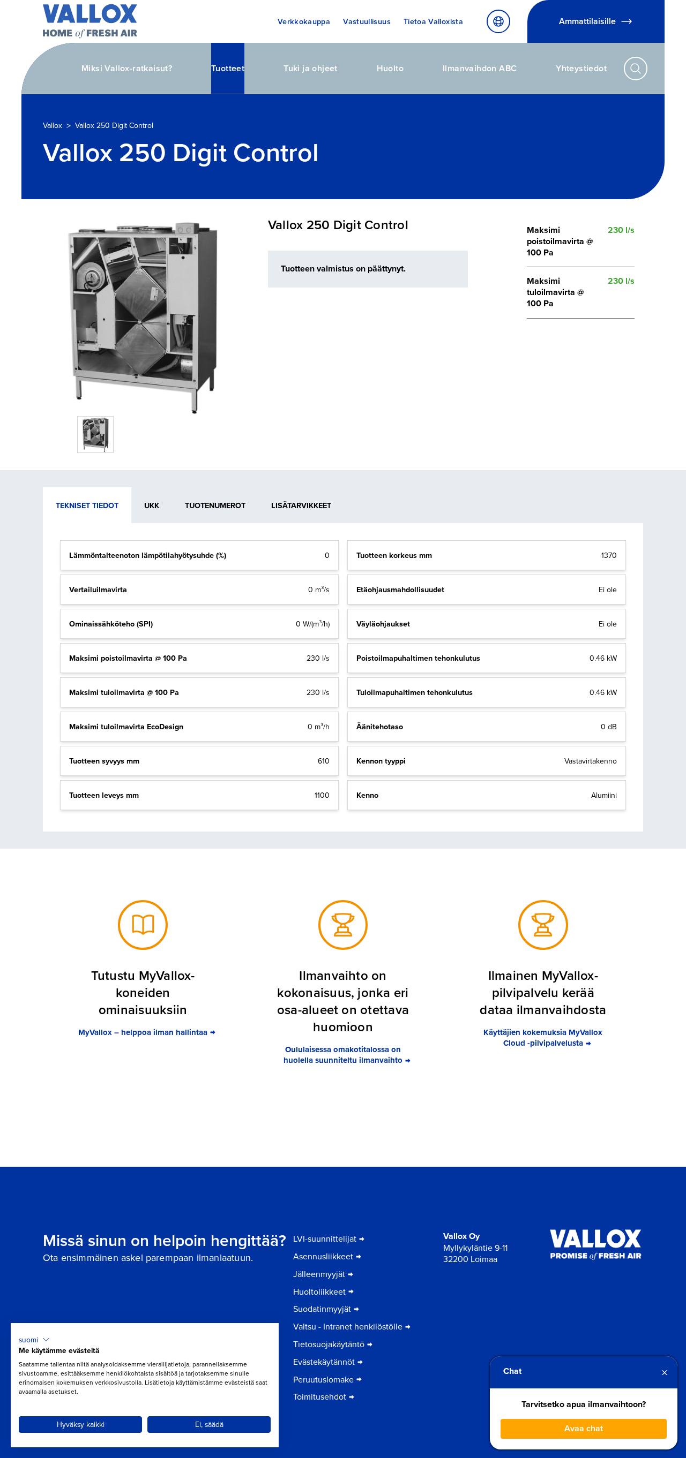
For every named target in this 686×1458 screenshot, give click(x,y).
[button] (34, 1339)
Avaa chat (583, 1428)
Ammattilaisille (587, 21)
